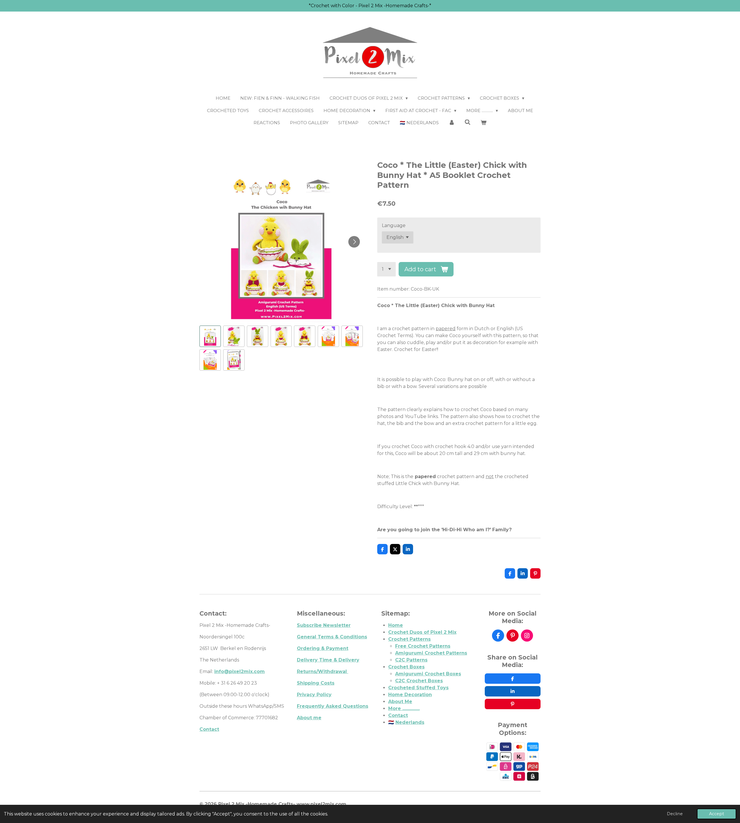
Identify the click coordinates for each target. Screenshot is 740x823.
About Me (400, 701)
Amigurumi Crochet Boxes (428, 674)
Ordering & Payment (322, 648)
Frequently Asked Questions (332, 706)
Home (395, 625)
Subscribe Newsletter (324, 625)
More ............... (404, 708)
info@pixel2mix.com (239, 671)
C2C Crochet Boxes (419, 680)
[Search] (467, 122)
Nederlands (409, 722)
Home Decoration (410, 694)
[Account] (451, 123)
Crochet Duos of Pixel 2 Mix (422, 632)
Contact (209, 729)
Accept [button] (716, 813)
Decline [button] (675, 813)
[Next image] (354, 242)
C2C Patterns (411, 660)
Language (394, 225)
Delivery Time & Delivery (328, 660)
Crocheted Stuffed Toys (418, 687)
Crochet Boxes (406, 667)
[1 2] (386, 269)
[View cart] (483, 123)
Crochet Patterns (409, 639)
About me (309, 717)
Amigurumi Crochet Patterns (431, 653)
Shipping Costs (315, 683)
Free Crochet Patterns (422, 646)
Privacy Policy (314, 694)
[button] (210, 336)
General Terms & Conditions (332, 637)
